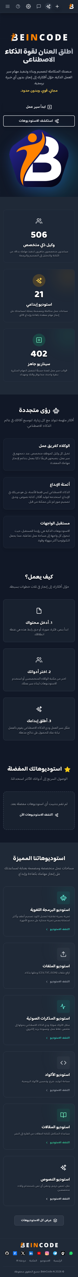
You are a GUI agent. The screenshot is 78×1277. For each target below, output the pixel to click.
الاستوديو (45, 1261)
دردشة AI (21, 1261)
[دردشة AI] (38, 6)
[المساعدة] (18, 6)
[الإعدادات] (28, 6)
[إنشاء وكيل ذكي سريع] (57, 6)
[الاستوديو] (48, 6)
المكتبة (33, 1261)
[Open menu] (7, 6)
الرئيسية (57, 1261)
